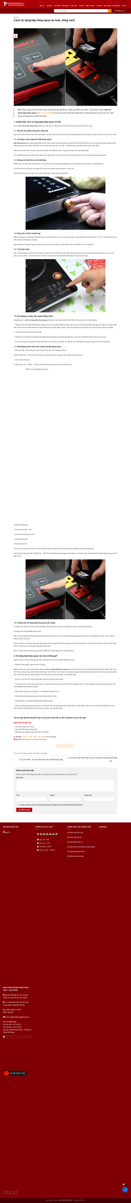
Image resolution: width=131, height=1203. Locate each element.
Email (52, 795)
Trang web (87, 795)
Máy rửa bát (65, 5)
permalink (44, 753)
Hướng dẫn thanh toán (77, 852)
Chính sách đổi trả (75, 837)
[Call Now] (6, 1073)
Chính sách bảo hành (76, 856)
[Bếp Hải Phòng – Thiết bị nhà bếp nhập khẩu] (17, 4)
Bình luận (20, 778)
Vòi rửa (81, 5)
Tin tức (124, 5)
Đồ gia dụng (107, 5)
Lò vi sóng (57, 5)
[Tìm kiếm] (109, 11)
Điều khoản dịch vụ (75, 842)
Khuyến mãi (116, 5)
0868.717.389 (27, 737)
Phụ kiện (99, 5)
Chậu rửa (74, 5)
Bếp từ (42, 5)
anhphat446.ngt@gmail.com (19, 1017)
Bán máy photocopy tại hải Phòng (103, 864)
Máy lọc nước (90, 5)
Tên (18, 795)
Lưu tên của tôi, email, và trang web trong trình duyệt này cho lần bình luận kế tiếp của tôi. (51, 805)
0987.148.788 (38, 737)
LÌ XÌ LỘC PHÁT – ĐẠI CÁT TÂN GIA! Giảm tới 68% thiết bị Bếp (40, 760)
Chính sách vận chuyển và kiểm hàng (82, 847)
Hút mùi (49, 5)
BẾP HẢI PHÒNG (44, 113)
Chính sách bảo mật (76, 832)
